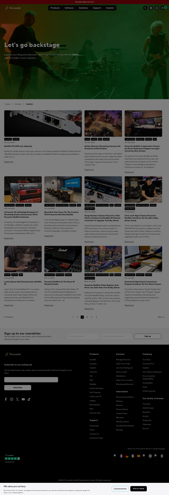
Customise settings (120, 489)
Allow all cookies (138, 489)
